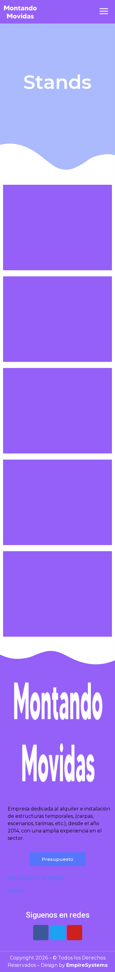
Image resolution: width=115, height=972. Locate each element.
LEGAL (16, 891)
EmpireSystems (87, 965)
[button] (57, 878)
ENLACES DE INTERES (35, 878)
